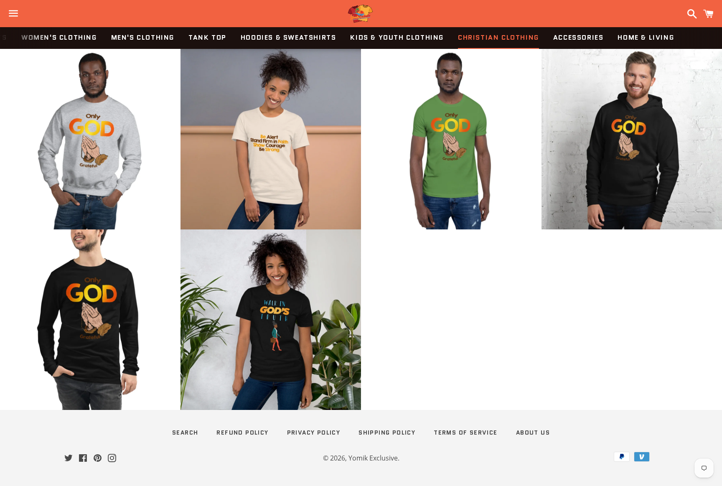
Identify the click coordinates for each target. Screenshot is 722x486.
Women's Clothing (59, 37)
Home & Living (646, 37)
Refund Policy (242, 432)
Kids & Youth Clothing (397, 37)
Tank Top (207, 37)
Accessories (578, 37)
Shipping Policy (386, 432)
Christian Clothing (498, 37)
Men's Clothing (142, 37)
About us (533, 432)
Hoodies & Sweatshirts (288, 37)
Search (185, 432)
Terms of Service (465, 432)
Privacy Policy (314, 432)
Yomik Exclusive (373, 458)
